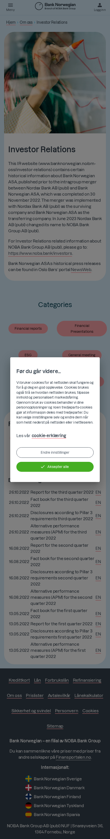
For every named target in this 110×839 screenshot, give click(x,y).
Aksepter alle (58, 466)
